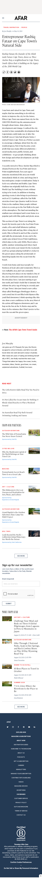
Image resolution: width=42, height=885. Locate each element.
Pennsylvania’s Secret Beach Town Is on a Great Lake (13, 473)
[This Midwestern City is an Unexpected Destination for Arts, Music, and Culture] (34, 489)
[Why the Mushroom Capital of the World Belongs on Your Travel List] (34, 451)
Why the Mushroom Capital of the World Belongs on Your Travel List (14, 454)
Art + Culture (8, 487)
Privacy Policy (21, 802)
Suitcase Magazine (21, 806)
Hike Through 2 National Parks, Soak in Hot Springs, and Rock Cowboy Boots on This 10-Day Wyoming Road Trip (27, 648)
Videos (21, 782)
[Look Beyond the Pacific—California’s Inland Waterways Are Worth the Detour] (34, 533)
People (24, 27)
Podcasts (21, 757)
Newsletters (21, 769)
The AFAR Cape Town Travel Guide (23, 329)
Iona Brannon (18, 698)
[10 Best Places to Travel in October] (7, 666)
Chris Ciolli (36, 635)
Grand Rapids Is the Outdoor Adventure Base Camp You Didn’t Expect (13, 514)
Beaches (5, 469)
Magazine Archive (21, 786)
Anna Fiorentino (19, 660)
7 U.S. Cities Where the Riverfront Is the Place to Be (26, 688)
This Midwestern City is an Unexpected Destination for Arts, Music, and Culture (13, 492)
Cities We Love (8, 448)
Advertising (21, 790)
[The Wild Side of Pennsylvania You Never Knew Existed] (34, 433)
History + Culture (22, 617)
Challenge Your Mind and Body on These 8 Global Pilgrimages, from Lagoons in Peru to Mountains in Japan (26, 626)
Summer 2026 (19, 682)
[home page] (21, 18)
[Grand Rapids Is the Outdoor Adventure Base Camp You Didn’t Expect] (34, 511)
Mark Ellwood (18, 678)
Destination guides (21, 744)
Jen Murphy (7, 343)
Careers (21, 765)
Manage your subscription (21, 773)
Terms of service (21, 811)
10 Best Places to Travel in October (26, 670)
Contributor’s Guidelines (21, 778)
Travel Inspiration (11, 27)
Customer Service (21, 798)
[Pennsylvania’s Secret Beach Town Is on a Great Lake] (34, 471)
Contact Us (21, 815)
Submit (9, 603)
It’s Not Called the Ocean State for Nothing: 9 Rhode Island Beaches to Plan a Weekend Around (20, 402)
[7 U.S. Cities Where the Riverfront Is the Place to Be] (7, 683)
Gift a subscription (21, 761)
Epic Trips (6, 531)
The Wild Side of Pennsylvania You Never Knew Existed (14, 435)
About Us (21, 753)
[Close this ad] (40, 875)
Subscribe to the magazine (21, 749)
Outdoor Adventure (10, 430)
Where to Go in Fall (22, 665)
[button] (21, 862)
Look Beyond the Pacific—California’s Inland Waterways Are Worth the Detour (13, 537)
